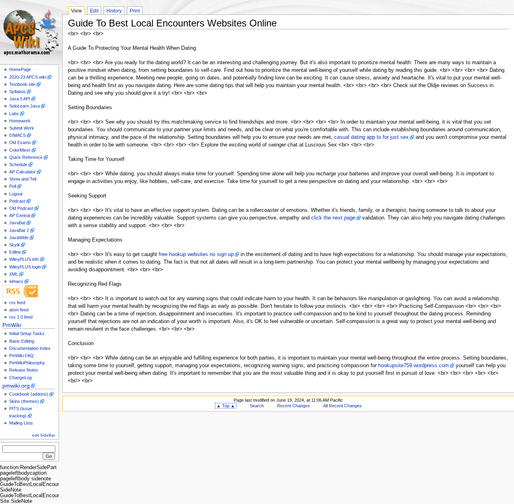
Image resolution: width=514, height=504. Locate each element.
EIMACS (17, 135)
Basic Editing (21, 341)
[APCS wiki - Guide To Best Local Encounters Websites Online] (31, 31)
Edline (15, 252)
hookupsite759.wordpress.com (413, 365)
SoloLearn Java (24, 106)
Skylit (14, 244)
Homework (20, 120)
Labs (14, 113)
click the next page (333, 218)
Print (135, 11)
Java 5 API (19, 98)
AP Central (19, 215)
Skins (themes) (24, 401)
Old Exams (20, 142)
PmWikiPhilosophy (27, 362)
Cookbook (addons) (28, 394)
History (114, 11)
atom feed (19, 309)
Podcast (17, 201)
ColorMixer (20, 150)
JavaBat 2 (19, 230)
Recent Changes (293, 405)
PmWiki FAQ (21, 355)
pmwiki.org (16, 385)
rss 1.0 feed (21, 317)
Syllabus (17, 91)
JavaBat (17, 222)
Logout (15, 193)
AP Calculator (22, 171)
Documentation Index (30, 348)
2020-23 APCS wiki (27, 77)
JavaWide (19, 237)
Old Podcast (21, 208)
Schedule (18, 164)
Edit (94, 11)
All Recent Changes (342, 405)
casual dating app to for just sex (371, 137)
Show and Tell (22, 179)
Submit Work (21, 128)
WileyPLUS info (24, 259)
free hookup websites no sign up (196, 254)
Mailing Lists (21, 423)
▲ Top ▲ (225, 405)
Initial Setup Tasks (27, 333)
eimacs (16, 281)
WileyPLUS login (25, 266)
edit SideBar (43, 435)
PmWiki (11, 325)
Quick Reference (26, 157)
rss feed (17, 302)
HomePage (20, 69)
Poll (12, 186)
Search (257, 405)
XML (13, 274)
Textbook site (22, 84)
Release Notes (23, 370)
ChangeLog (20, 377)
